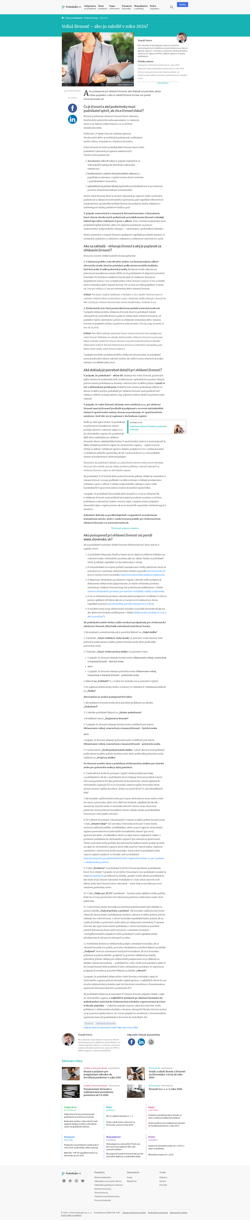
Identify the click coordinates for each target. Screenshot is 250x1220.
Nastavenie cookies (178, 1213)
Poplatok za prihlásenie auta (106, 1196)
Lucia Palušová (166, 1068)
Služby (182, 4)
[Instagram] (76, 1181)
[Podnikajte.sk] (71, 7)
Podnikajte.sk (100, 1213)
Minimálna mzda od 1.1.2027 (161, 1155)
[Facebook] (70, 1181)
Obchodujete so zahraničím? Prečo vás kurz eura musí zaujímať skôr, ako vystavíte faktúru (123, 1147)
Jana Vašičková (114, 1068)
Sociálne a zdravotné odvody (95, 1068)
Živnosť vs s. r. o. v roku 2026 (165, 1089)
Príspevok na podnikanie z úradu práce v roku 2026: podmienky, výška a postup (81, 1146)
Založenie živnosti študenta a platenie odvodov (148, 428)
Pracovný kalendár (102, 1200)
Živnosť (103, 18)
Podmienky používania (158, 1213)
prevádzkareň (96, 875)
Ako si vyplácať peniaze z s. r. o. (119, 1116)
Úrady (129, 1177)
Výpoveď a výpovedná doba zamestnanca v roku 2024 (161, 68)
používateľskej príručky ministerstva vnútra (131, 604)
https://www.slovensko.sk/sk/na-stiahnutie (141, 575)
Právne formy (91, 18)
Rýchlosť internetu (102, 1189)
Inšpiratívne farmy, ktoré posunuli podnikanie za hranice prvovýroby (79, 1115)
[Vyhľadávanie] (172, 7)
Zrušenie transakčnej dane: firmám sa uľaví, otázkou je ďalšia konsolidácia (165, 1116)
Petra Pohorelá (167, 1086)
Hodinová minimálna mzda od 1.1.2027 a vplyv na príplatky (166, 1147)
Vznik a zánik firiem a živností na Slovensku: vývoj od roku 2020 (167, 1074)
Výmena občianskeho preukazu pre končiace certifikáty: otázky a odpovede (125, 591)
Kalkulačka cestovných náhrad (107, 1181)
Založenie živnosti (105, 1023)
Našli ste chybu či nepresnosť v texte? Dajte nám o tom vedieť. (111, 1027)
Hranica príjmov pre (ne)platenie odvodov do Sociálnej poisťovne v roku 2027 (102, 1074)
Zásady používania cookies (134, 1213)
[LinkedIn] (64, 1181)
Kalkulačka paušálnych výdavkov (108, 1185)
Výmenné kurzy (101, 1193)
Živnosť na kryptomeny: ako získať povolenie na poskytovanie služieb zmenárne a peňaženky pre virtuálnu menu (162, 75)
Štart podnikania (74, 18)
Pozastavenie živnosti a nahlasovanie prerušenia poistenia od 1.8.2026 (98, 1092)
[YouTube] (83, 1181)
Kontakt (163, 1185)
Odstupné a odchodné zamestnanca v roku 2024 (158, 65)
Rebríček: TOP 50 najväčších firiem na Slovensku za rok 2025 (80, 1154)
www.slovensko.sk (156, 571)
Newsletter (132, 1181)
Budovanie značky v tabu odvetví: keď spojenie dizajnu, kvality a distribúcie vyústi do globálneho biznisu (80, 1124)
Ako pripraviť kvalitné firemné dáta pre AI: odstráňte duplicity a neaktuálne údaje (124, 1155)
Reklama (163, 1177)
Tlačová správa (114, 1086)
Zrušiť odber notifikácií (71, 1215)
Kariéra (163, 1181)
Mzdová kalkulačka (102, 1177)
